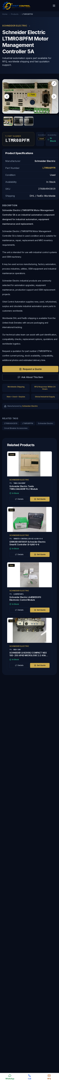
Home (4, 14)
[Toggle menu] (54, 5)
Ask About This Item (32, 377)
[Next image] (54, 96)
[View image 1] (8, 121)
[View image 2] (18, 121)
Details (20, 499)
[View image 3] (28, 121)
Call (29, 1079)
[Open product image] (30, 96)
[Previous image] (6, 96)
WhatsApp (9, 1079)
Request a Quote (32, 369)
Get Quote (41, 499)
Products (14, 14)
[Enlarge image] (54, 83)
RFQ (49, 1079)
